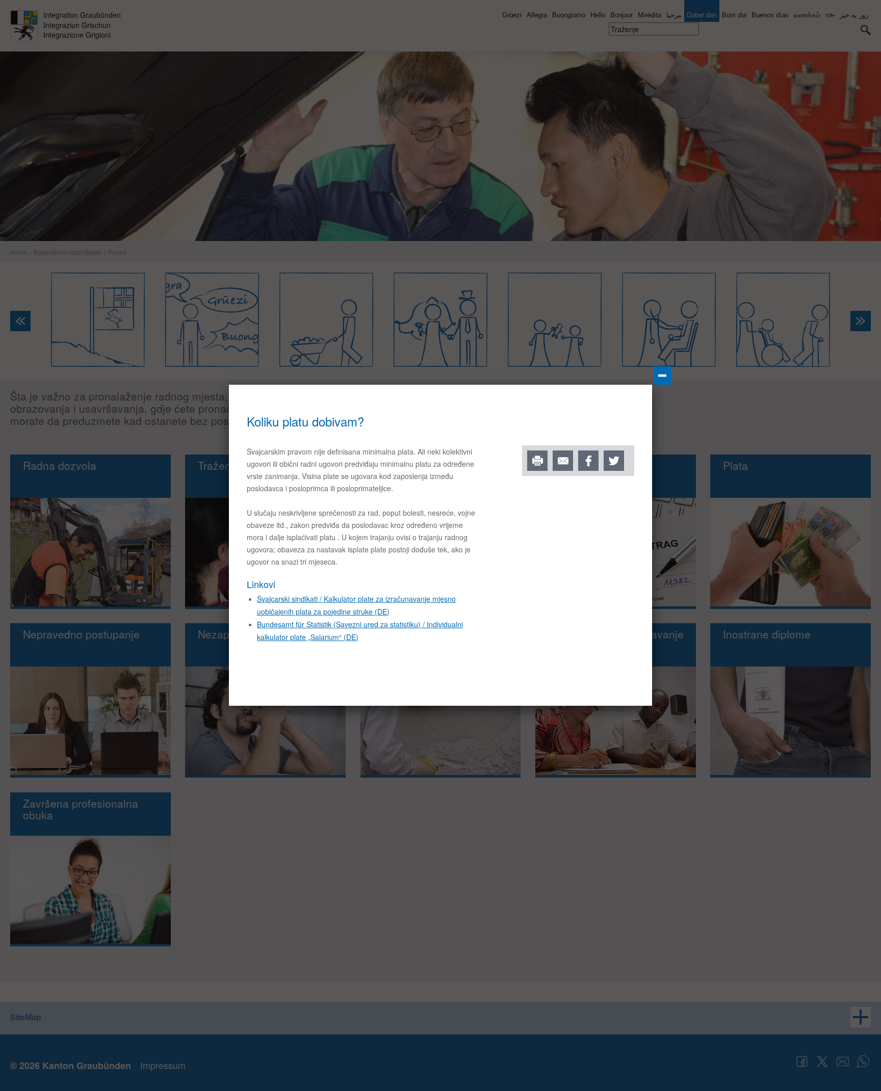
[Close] (662, 375)
